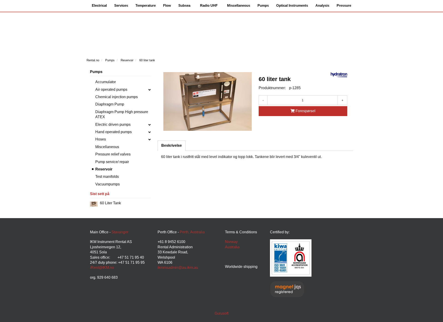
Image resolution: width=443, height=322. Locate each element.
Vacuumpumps (107, 184)
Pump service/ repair (112, 162)
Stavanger (119, 232)
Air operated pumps (111, 89)
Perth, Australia (192, 232)
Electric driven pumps (113, 124)
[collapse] (149, 89)
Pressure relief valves (113, 154)
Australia (232, 247)
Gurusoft (221, 313)
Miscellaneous (107, 147)
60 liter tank (110, 203)
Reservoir (103, 169)
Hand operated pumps (113, 132)
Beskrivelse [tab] (171, 145)
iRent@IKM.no (102, 267)
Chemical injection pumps (116, 97)
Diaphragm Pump (109, 104)
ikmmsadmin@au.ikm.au (178, 267)
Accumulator (105, 82)
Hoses (100, 139)
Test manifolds (107, 177)
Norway (231, 242)
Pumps (96, 72)
